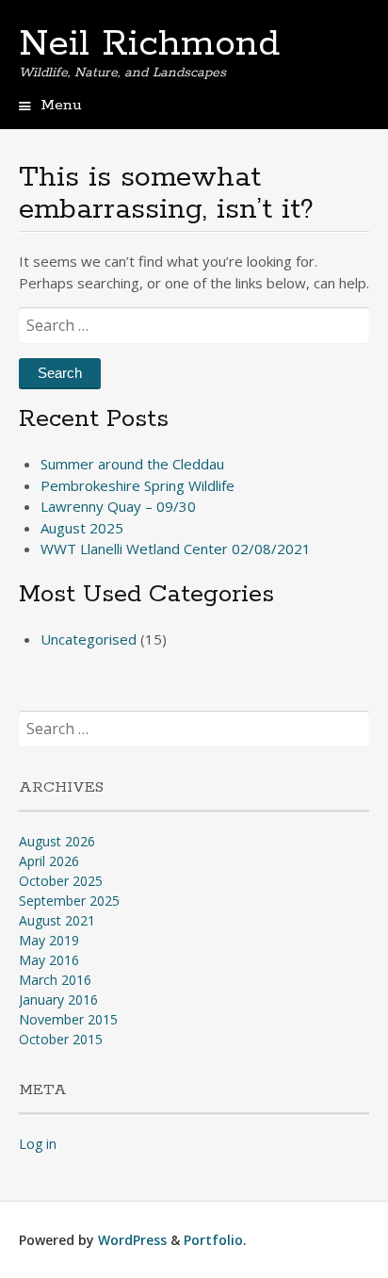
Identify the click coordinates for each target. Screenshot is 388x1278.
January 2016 (58, 999)
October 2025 (61, 881)
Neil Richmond (149, 44)
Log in (38, 1144)
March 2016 (55, 980)
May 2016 (49, 960)
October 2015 (61, 1039)
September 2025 (69, 900)
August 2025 (81, 527)
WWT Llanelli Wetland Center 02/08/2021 (175, 548)
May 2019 (49, 940)
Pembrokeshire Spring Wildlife (137, 485)
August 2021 (57, 920)
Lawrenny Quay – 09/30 (118, 506)
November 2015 (68, 1019)
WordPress (132, 1240)
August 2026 (57, 841)
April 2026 (49, 861)
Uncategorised (88, 639)
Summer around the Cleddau (132, 463)
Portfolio (213, 1240)
